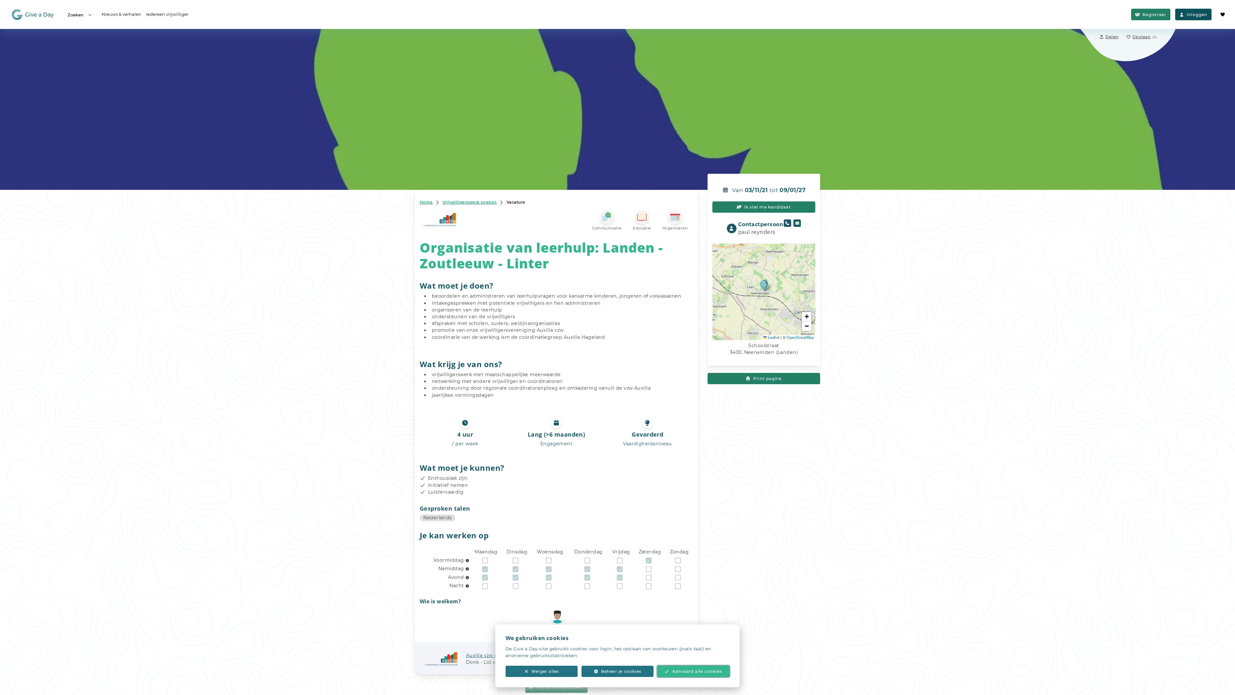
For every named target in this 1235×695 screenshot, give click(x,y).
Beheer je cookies (621, 671)
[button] (764, 285)
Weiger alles (545, 671)
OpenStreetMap (800, 337)
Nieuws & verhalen (121, 14)
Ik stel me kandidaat (767, 207)
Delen (1112, 36)
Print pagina (767, 378)
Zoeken (76, 14)
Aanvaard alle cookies (697, 671)
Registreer (1154, 14)
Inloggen (1197, 14)
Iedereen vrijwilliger (167, 14)
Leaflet (773, 337)
